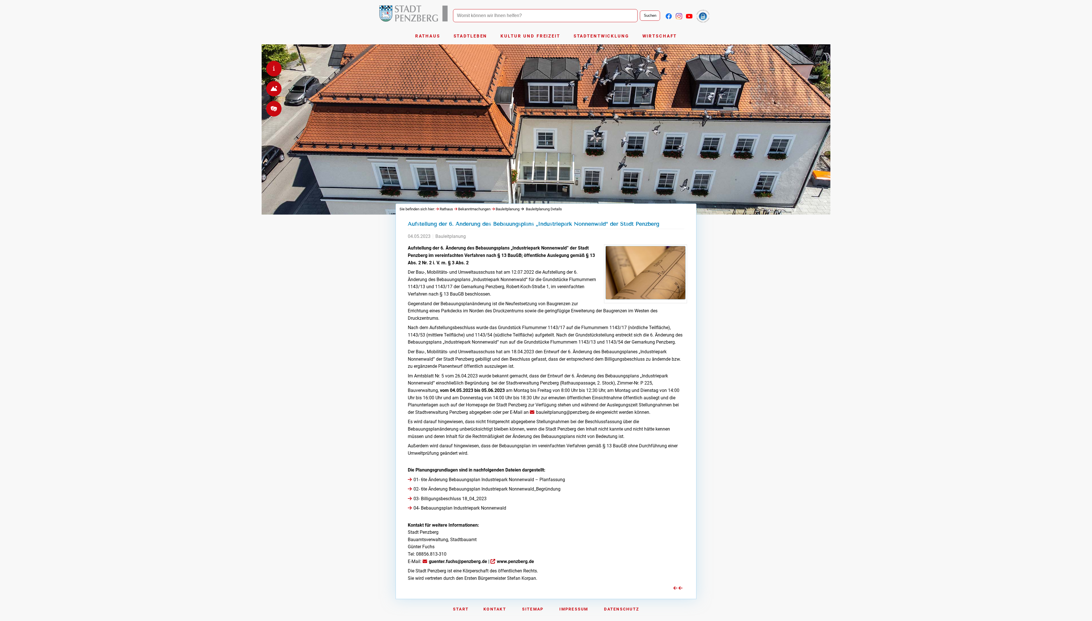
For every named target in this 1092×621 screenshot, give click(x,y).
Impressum (573, 609)
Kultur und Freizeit (530, 36)
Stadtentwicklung (601, 36)
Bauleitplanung (508, 209)
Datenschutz (621, 609)
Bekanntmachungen (474, 209)
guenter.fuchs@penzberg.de (458, 561)
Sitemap (533, 609)
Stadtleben (470, 36)
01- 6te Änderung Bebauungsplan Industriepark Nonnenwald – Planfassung (489, 479)
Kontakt (494, 609)
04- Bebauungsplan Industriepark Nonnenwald (459, 508)
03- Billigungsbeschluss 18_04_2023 (450, 498)
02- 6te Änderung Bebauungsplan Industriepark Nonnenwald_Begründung (487, 489)
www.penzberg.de (515, 561)
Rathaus (427, 36)
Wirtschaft (659, 36)
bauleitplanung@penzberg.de (565, 412)
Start (461, 609)
